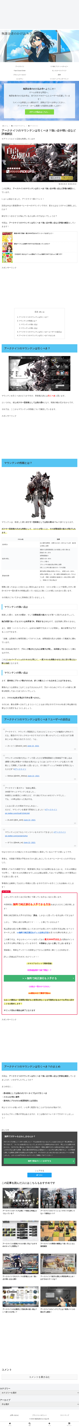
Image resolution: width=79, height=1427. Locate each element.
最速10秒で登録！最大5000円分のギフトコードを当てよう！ (34, 233)
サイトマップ (64, 1415)
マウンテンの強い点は (29, 324)
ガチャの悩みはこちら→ (39, 112)
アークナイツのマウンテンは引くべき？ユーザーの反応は (40, 332)
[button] (73, 667)
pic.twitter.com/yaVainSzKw (16, 836)
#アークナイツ (20, 769)
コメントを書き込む (39, 1377)
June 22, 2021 (33, 746)
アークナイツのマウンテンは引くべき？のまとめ (37, 335)
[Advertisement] (39, 14)
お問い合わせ (14, 1415)
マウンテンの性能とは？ (28, 321)
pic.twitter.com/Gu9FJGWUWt (17, 813)
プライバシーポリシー (39, 1415)
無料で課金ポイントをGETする (39, 1161)
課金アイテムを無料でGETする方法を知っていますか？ (32, 244)
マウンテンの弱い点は (29, 328)
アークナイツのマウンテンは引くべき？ (34, 317)
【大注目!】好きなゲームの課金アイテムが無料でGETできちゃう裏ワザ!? (38, 254)
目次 (36, 312)
